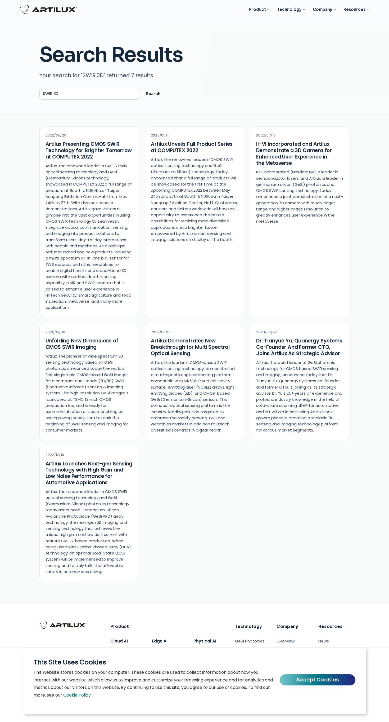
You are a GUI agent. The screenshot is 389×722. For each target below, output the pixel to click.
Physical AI (204, 641)
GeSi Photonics (250, 641)
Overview (286, 641)
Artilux (49, 9)
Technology (289, 9)
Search (153, 93)
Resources (354, 9)
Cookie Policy (77, 695)
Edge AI (160, 641)
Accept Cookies (317, 679)
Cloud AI (119, 641)
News (323, 641)
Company (322, 9)
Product (257, 9)
